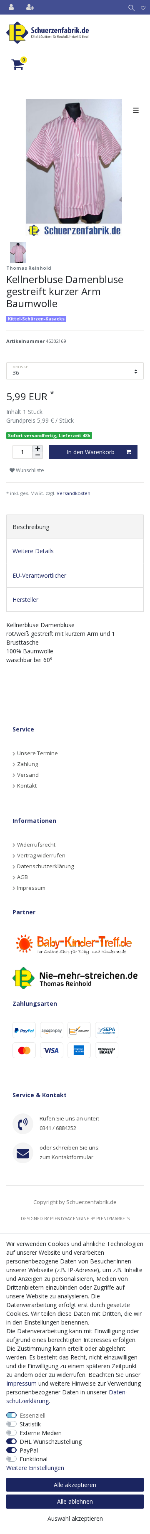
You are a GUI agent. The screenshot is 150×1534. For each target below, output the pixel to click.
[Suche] (129, 7)
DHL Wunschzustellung (51, 1441)
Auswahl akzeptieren (75, 1518)
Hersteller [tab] (25, 599)
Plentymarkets (113, 1218)
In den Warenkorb (91, 452)
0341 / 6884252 (58, 1128)
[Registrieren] (31, 7)
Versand (28, 774)
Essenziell (32, 1415)
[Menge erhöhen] (37, 449)
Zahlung (27, 764)
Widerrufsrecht (36, 844)
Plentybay (61, 1218)
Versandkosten (73, 493)
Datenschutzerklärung (45, 866)
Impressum (31, 887)
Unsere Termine (37, 753)
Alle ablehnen (75, 1501)
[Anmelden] (12, 7)
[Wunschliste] (143, 7)
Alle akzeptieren (75, 1485)
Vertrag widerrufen (41, 855)
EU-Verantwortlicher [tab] (39, 575)
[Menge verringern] (37, 455)
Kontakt (27, 785)
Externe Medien (41, 1433)
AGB (22, 877)
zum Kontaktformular (66, 1157)
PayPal (29, 1450)
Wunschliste (29, 470)
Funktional (34, 1459)
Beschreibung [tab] (30, 527)
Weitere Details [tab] (33, 551)
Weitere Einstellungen (35, 1468)
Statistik (30, 1424)
